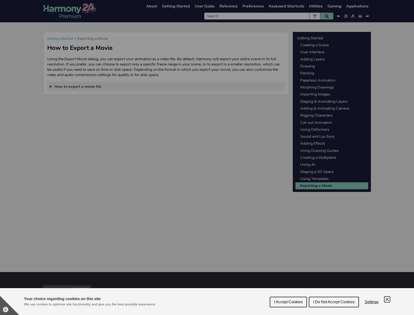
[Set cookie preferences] (9, 305)
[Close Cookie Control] (387, 299)
